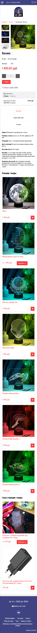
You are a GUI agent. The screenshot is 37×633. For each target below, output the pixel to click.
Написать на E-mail (18, 606)
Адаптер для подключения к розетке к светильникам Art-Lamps (17, 582)
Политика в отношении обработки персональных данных (17, 624)
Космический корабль (11, 393)
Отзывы (18, 124)
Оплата (28, 618)
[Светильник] (23, 37)
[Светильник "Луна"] (18, 193)
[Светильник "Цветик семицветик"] (18, 284)
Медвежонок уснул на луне (13, 257)
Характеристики (18, 118)
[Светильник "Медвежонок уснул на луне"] (18, 239)
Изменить (13, 96)
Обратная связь (8, 621)
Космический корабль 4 (11, 484)
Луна (4, 211)
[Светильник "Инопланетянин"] (18, 330)
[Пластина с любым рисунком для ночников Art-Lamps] (18, 517)
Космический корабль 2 (11, 439)
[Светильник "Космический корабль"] (18, 375)
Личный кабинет (10, 618)
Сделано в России (31, 630)
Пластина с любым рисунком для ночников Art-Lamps (15, 536)
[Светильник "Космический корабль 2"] (18, 421)
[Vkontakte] (19, 612)
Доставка (20, 618)
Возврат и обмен (26, 621)
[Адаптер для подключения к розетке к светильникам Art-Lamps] (18, 563)
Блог (17, 621)
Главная (4, 22)
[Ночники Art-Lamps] (18, 16)
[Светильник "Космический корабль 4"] (18, 466)
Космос (11, 22)
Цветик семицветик (10, 302)
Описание (18, 111)
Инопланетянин (8, 348)
